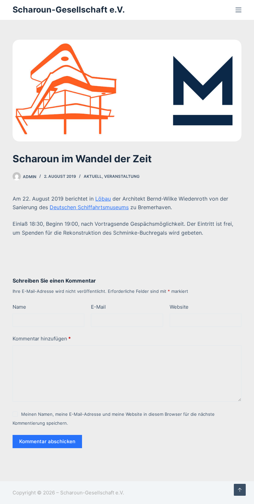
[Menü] (238, 10)
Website (179, 307)
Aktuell (93, 176)
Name (19, 307)
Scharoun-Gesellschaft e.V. (69, 10)
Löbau (103, 198)
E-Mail (98, 307)
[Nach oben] (240, 490)
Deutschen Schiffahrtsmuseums (89, 207)
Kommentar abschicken (47, 441)
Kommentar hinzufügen (42, 338)
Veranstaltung (122, 176)
